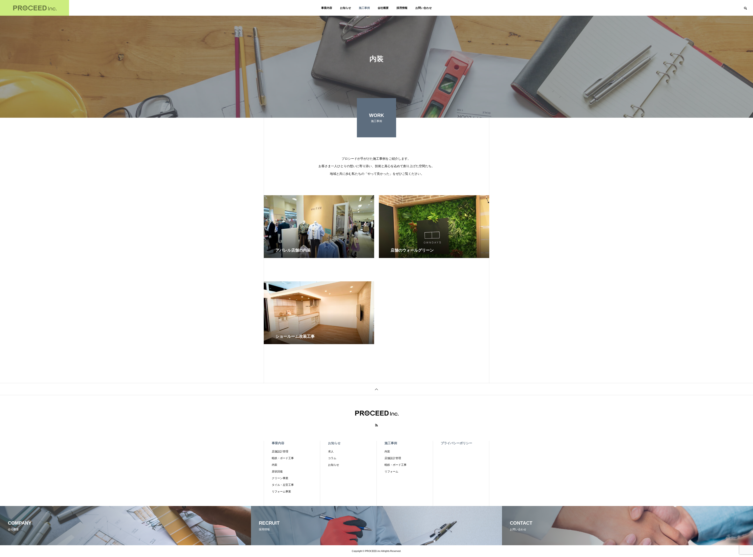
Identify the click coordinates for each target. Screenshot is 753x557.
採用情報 (402, 7)
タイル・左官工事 (283, 484)
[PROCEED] (34, 8)
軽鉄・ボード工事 (283, 458)
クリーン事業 (280, 478)
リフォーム (391, 471)
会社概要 (383, 7)
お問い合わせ (423, 7)
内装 (274, 464)
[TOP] (376, 389)
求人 (331, 451)
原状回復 (277, 471)
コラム (332, 458)
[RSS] (376, 425)
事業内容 (326, 7)
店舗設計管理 (280, 451)
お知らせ (345, 7)
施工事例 (364, 7)
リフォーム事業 (281, 491)
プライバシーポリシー (456, 443)
